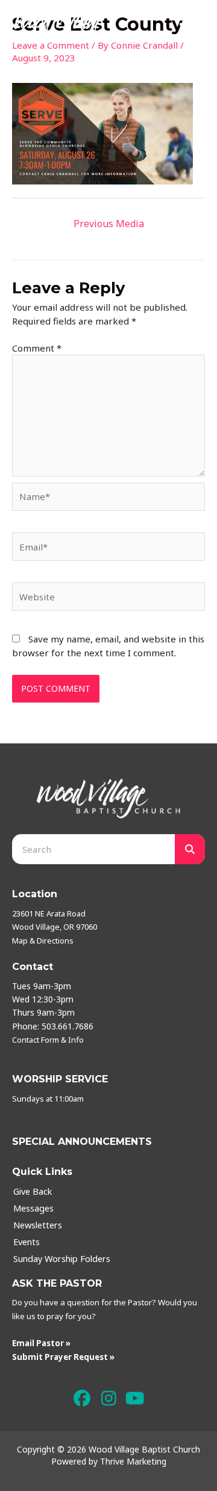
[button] (82, 1398)
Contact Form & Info (48, 1039)
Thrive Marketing (133, 1461)
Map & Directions (43, 940)
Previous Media (109, 223)
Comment (36, 348)
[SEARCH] (190, 849)
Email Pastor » (41, 1343)
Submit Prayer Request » (63, 1357)
